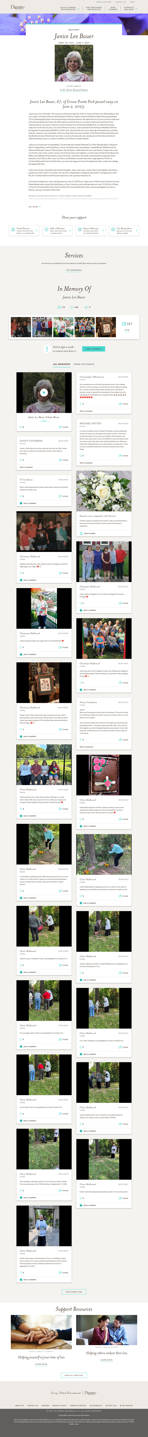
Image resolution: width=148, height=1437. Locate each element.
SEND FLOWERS (89, 533)
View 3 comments (86, 747)
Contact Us (120, 2)
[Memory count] (59, 307)
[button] (69, 8)
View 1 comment (86, 411)
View (127, 330)
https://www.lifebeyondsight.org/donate (92, 201)
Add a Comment (29, 503)
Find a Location (104, 2)
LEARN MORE (41, 1364)
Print (132, 2)
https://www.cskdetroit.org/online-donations (100, 198)
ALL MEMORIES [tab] (62, 364)
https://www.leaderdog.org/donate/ (43, 198)
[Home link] (18, 7)
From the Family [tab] (84, 364)
